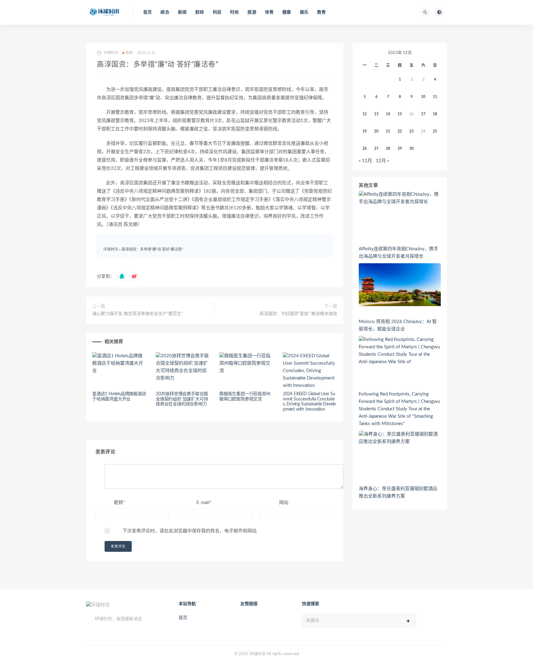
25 (435, 131)
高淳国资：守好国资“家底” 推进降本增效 (298, 314)
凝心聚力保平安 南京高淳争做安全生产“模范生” (137, 314)
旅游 (251, 12)
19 (364, 131)
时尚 (234, 12)
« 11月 (365, 160)
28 (388, 148)
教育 (321, 12)
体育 (269, 12)
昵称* (119, 502)
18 (435, 114)
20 (376, 131)
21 (388, 131)
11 (435, 97)
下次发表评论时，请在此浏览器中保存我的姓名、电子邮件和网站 (189, 531)
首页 (147, 12)
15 (400, 114)
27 (376, 148)
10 (423, 97)
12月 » (382, 160)
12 (364, 114)
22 (400, 131)
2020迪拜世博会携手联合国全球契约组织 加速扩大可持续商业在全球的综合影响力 (182, 399)
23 (411, 131)
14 (388, 114)
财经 (199, 12)
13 (376, 114)
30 (411, 148)
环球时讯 (110, 249)
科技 (217, 12)
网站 (283, 502)
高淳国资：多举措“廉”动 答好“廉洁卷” (152, 249)
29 (400, 148)
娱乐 (304, 12)
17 (423, 114)
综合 (164, 12)
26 (364, 148)
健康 (286, 12)
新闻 (182, 12)
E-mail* (203, 502)
